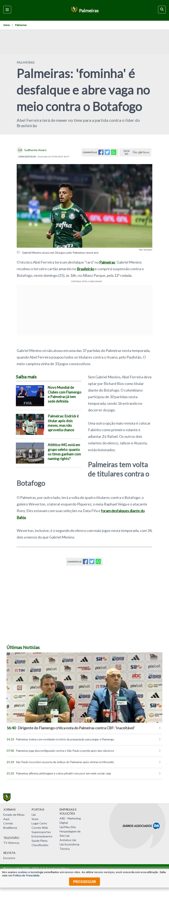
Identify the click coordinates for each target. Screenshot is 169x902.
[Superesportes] (73, 10)
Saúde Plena (39, 840)
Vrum (35, 819)
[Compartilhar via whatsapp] (113, 153)
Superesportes (41, 832)
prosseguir (84, 882)
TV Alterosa (11, 842)
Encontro (9, 858)
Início (6, 25)
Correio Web (40, 827)
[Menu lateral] (7, 9)
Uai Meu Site (68, 827)
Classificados (40, 845)
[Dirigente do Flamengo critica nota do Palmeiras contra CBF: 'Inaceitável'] (84, 687)
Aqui (6, 819)
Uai (34, 814)
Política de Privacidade (26, 875)
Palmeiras (21, 25)
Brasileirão (85, 268)
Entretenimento (42, 836)
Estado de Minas (14, 814)
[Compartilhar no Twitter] (107, 153)
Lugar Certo (39, 823)
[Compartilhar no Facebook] (100, 153)
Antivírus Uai (68, 840)
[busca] (162, 9)
